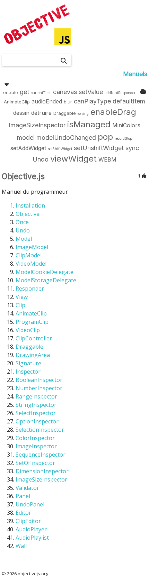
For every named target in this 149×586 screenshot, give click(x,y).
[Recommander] (144, 175)
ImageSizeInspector (41, 479)
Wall (21, 546)
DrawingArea (33, 355)
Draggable (29, 346)
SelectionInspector (40, 429)
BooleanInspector (39, 380)
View (22, 297)
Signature (28, 363)
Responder (30, 288)
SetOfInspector (35, 463)
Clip (20, 305)
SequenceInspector (40, 454)
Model (24, 238)
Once (22, 222)
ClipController (34, 338)
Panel (23, 496)
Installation (30, 205)
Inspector (28, 371)
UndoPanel (30, 504)
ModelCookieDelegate (44, 272)
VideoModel (31, 263)
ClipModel (29, 255)
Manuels (135, 73)
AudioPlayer (31, 529)
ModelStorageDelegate (46, 280)
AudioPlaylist (32, 537)
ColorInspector (35, 438)
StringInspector (36, 405)
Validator (27, 488)
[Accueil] (36, 24)
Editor (23, 512)
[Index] (143, 91)
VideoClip (28, 330)
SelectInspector (36, 413)
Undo (23, 230)
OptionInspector (37, 421)
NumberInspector (39, 388)
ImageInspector (36, 446)
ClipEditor (28, 521)
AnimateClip (31, 313)
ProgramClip (32, 322)
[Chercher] (64, 61)
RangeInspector (36, 396)
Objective (28, 214)
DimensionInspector (42, 471)
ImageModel (32, 247)
